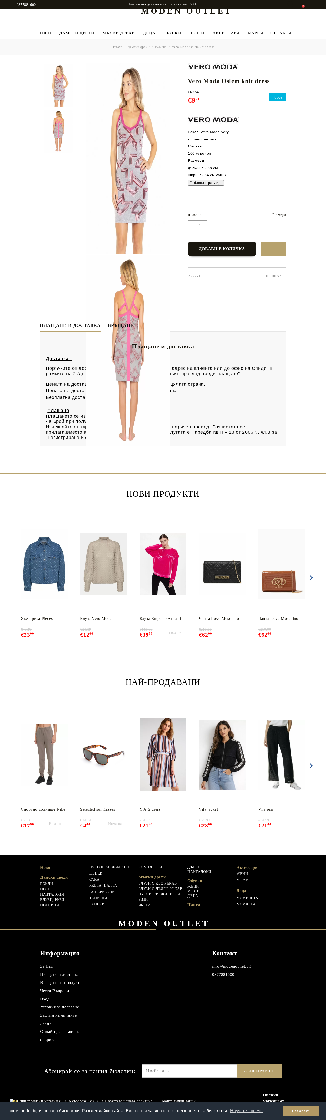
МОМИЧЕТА (247, 898)
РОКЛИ (161, 47)
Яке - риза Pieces (37, 618)
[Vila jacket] (222, 755)
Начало (117, 47)
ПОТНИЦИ (49, 905)
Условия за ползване (59, 1007)
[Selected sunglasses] (103, 755)
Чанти (197, 33)
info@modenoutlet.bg (231, 966)
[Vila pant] (281, 755)
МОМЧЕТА (246, 904)
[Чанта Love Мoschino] (222, 564)
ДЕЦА (192, 896)
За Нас (46, 966)
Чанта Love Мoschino (219, 618)
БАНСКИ (97, 904)
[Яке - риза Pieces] (44, 564)
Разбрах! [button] (300, 1111)
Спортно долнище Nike (43, 809)
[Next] (310, 577)
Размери (279, 215)
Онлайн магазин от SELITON (273, 1101)
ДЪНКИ (96, 873)
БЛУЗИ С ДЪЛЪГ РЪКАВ (160, 889)
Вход (45, 999)
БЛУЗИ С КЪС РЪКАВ (158, 883)
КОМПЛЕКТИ (150, 867)
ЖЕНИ (193, 887)
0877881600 (26, 5)
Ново (45, 867)
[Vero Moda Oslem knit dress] (58, 85)
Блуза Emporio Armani (160, 618)
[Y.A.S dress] (163, 755)
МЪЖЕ (193, 891)
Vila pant (266, 809)
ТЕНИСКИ (98, 898)
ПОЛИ (45, 889)
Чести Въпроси (54, 991)
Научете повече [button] (246, 1111)
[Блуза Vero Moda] (103, 564)
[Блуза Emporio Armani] (163, 564)
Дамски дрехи (76, 33)
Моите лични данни (179, 1101)
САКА (94, 879)
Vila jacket (208, 809)
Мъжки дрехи (118, 33)
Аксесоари (226, 33)
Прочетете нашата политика (128, 1101)
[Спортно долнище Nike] (44, 755)
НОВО (44, 33)
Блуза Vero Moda (96, 618)
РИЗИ (143, 900)
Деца (149, 33)
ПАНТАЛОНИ (52, 894)
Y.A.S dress (150, 809)
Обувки (172, 33)
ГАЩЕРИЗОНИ (102, 892)
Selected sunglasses (97, 809)
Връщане (121, 325)
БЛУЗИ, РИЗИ (52, 900)
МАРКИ (256, 33)
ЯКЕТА (145, 905)
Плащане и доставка (70, 325)
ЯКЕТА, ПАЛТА (103, 885)
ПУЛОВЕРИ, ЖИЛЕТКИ (110, 867)
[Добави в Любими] (273, 249)
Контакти (279, 33)
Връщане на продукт (60, 982)
